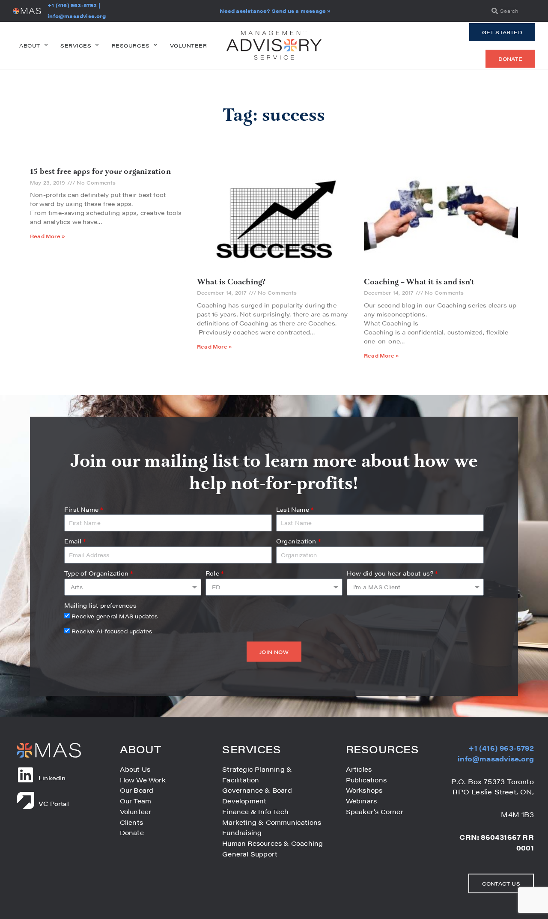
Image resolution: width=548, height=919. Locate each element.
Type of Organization (98, 573)
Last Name (294, 509)
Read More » (47, 236)
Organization (298, 541)
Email (75, 541)
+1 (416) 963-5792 (72, 5)
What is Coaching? (231, 282)
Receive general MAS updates (114, 616)
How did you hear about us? (392, 573)
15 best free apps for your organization (100, 172)
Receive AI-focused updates (111, 631)
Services (75, 45)
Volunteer (188, 45)
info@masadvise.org (77, 16)
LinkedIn (52, 777)
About (29, 45)
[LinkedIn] (25, 774)
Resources (131, 45)
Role (214, 573)
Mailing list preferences (100, 605)
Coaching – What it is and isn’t (419, 282)
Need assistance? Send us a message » (275, 11)
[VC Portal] (25, 800)
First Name (83, 509)
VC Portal (54, 803)
